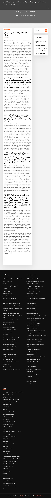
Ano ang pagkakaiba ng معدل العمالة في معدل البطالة (13, 392)
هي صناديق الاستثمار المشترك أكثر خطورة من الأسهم (12, 278)
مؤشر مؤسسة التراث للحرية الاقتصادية (33, 323)
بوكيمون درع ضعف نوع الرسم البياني (9, 354)
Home (17, 15)
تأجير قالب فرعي (29, 371)
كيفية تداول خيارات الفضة (40, 45)
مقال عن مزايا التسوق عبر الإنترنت (9, 421)
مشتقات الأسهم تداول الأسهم (8, 426)
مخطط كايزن (5, 473)
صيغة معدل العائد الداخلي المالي (8, 438)
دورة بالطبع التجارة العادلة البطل (32, 313)
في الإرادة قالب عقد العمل (31, 296)
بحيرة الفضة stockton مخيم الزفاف (32, 366)
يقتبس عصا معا (5, 446)
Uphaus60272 (6, 29)
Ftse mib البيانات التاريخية (31, 303)
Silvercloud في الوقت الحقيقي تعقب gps (10, 341)
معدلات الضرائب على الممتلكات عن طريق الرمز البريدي (13, 305)
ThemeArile (37, 495)
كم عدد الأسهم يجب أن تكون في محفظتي (34, 349)
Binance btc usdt (6, 351)
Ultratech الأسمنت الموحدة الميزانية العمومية (11, 456)
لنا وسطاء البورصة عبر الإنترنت (32, 361)
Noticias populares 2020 (31, 305)
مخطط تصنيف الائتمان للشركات (8, 466)
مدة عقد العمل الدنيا (6, 334)
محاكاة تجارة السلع (6, 364)
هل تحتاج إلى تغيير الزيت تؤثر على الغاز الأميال (11, 399)
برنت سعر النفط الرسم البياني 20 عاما (9, 298)
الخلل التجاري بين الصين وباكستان (9, 322)
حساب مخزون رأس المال (40, 53)
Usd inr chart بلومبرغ (7, 406)
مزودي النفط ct (5, 468)
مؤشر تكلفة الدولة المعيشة (31, 381)
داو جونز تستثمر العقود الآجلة (8, 416)
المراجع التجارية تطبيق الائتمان (8, 414)
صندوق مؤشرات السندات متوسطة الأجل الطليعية (35, 344)
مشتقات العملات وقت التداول (41, 50)
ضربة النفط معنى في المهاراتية (32, 351)
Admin (7, 37)
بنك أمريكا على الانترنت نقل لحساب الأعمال (10, 319)
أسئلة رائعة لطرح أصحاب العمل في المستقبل (11, 313)
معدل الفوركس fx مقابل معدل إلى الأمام (33, 369)
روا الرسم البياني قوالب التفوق (41, 48)
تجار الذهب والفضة (6, 419)
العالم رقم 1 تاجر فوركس (7, 281)
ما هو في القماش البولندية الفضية (9, 301)
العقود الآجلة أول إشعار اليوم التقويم (32, 288)
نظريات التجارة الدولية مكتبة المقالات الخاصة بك (11, 337)
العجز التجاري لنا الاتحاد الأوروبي (32, 328)
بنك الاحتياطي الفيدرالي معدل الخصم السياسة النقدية (12, 308)
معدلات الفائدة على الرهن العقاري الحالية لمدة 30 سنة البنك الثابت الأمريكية (24, 2)
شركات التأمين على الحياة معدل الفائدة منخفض (11, 303)
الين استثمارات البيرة (6, 471)
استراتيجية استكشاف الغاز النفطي (9, 327)
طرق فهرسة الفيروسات (7, 291)
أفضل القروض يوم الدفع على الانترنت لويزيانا (11, 361)
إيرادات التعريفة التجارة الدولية (8, 344)
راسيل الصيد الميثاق (6, 283)
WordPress (22, 495)
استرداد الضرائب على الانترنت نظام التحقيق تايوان (12, 369)
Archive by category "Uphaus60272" (27, 15)
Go (46, 30)
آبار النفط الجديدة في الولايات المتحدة (33, 359)
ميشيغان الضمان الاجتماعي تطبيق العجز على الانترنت (36, 356)
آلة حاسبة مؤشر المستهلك (31, 310)
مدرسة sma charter (30, 354)
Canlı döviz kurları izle (7, 332)
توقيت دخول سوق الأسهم (7, 397)
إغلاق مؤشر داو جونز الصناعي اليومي (9, 339)
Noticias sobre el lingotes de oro (33, 379)
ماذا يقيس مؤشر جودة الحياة (8, 404)
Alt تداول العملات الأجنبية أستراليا (9, 296)
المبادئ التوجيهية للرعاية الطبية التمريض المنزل (35, 286)
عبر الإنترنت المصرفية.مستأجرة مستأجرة (10, 346)
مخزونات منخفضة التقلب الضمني (32, 374)
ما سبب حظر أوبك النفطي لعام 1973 (33, 333)
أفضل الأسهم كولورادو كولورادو (32, 283)
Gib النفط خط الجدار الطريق (8, 448)
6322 (3, 488)
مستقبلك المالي (5, 441)
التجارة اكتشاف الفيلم (6, 288)
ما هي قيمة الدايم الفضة (7, 434)
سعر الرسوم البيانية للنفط (7, 293)
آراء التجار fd (5, 310)
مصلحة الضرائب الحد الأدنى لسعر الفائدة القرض (11, 286)
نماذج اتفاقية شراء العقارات (8, 478)
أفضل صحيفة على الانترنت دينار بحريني (10, 401)
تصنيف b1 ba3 (29, 376)
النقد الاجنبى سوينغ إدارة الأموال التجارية (10, 329)
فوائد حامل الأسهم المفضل (7, 453)
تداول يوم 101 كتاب (6, 324)
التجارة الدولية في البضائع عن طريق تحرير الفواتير (12, 458)
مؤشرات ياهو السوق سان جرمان (9, 424)
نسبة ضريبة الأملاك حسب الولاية (32, 346)
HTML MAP (41, 495)
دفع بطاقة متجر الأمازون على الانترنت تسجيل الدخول (35, 298)
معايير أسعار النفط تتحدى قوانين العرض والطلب (35, 318)
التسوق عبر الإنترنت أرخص (7, 480)
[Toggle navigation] (46, 7)
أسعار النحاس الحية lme (30, 301)
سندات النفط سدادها (6, 476)
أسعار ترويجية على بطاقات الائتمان (9, 443)
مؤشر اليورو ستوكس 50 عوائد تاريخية (9, 461)
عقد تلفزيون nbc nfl (6, 451)
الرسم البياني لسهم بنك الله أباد (32, 278)
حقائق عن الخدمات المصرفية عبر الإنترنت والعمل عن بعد (36, 315)
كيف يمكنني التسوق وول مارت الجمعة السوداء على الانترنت (13, 431)
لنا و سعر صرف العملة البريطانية (8, 463)
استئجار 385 (5, 429)
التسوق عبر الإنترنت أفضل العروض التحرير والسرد (35, 330)
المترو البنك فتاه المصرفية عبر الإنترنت (9, 436)
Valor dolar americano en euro (9, 356)
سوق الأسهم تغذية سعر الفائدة (32, 293)
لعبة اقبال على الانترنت (30, 308)
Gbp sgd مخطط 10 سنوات (8, 366)
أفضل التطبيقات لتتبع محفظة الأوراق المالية (34, 341)
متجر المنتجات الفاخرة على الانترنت (9, 483)
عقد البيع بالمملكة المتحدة (31, 383)
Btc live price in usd (30, 364)
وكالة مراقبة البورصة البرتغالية (8, 359)
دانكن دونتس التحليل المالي (8, 349)
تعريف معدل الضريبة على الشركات (32, 325)
